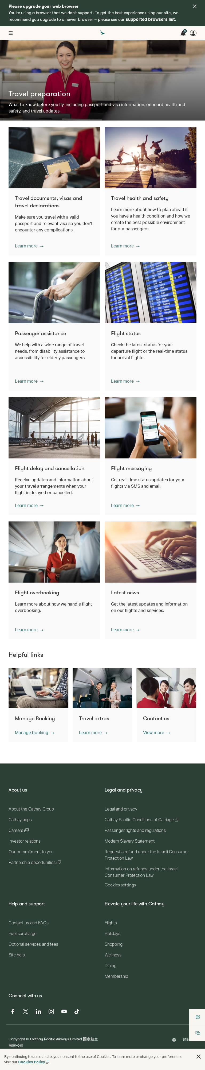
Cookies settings (120, 885)
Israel (187, 1039)
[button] (29, 246)
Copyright (17, 1039)
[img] (194, 6)
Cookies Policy (31, 1062)
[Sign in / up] (193, 33)
